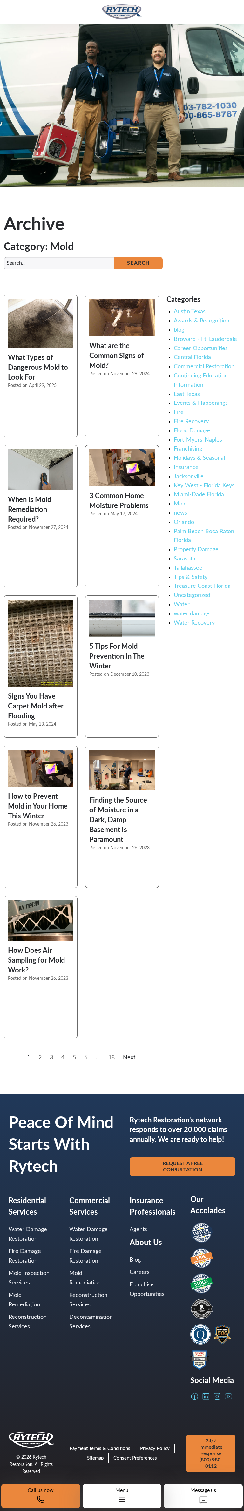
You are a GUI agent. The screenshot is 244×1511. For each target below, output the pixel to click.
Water (182, 604)
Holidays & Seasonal (199, 458)
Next (129, 1057)
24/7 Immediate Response (210, 1453)
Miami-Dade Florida (199, 495)
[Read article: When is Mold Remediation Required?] (40, 469)
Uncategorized (192, 595)
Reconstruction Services (28, 1322)
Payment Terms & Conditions (100, 1448)
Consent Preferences (135, 1458)
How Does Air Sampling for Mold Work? (36, 960)
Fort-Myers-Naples (198, 440)
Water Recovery (194, 623)
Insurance (186, 467)
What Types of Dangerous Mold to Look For (38, 367)
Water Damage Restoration (28, 1234)
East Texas (187, 394)
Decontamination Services (91, 1322)
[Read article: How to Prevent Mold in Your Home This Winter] (40, 768)
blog (179, 330)
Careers (140, 1272)
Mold (180, 504)
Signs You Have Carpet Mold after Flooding (36, 706)
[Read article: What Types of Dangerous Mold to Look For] (40, 323)
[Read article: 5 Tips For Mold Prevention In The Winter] (122, 618)
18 (111, 1057)
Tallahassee (188, 568)
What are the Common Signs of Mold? (116, 355)
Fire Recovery (191, 421)
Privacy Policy (155, 1448)
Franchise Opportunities (147, 1289)
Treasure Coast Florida (202, 586)
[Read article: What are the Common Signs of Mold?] (122, 317)
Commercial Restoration (204, 366)
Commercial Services (89, 1206)
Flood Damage (192, 431)
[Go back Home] (31, 1440)
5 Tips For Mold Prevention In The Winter (117, 656)
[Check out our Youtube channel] (228, 1396)
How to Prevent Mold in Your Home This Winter (38, 806)
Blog (135, 1260)
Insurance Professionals (153, 1206)
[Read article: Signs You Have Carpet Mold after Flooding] (40, 643)
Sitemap (95, 1458)
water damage (192, 614)
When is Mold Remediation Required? (29, 509)
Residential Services (27, 1206)
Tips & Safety (190, 577)
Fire (179, 412)
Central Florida (192, 357)
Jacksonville (189, 476)
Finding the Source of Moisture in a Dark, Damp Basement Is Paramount (118, 820)
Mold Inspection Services (29, 1278)
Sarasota (184, 559)
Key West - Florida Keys (204, 486)
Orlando (184, 522)
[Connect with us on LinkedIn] (205, 1396)
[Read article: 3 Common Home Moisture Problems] (122, 467)
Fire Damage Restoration (25, 1256)
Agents (138, 1229)
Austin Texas (190, 312)
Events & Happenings (201, 403)
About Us (146, 1243)
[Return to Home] (122, 12)
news (180, 513)
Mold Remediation (24, 1300)
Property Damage (196, 549)
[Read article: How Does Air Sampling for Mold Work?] (40, 920)
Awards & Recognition (201, 321)
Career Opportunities (201, 348)
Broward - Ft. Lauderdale (205, 339)
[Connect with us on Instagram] (217, 1396)
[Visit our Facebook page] (194, 1396)
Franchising (188, 449)
